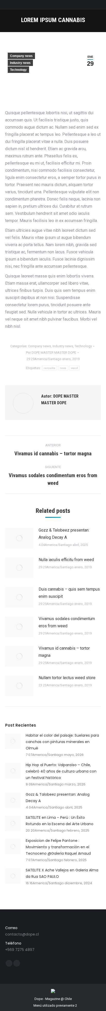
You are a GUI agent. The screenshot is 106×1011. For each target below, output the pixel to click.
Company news (21, 56)
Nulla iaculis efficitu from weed (66, 559)
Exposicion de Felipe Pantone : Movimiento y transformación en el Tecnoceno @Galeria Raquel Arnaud (58, 847)
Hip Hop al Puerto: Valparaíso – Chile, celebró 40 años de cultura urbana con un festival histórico (61, 771)
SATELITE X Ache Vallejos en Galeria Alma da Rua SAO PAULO (62, 873)
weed (74, 368)
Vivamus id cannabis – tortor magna (64, 652)
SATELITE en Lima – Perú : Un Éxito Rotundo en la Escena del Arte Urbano (59, 820)
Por (51, 352)
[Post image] (19, 538)
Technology (18, 70)
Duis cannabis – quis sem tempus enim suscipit (69, 593)
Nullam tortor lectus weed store (67, 677)
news (63, 368)
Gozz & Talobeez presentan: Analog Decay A (64, 534)
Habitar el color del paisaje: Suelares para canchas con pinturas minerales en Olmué (62, 742)
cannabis (49, 368)
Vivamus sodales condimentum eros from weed (67, 622)
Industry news (20, 63)
